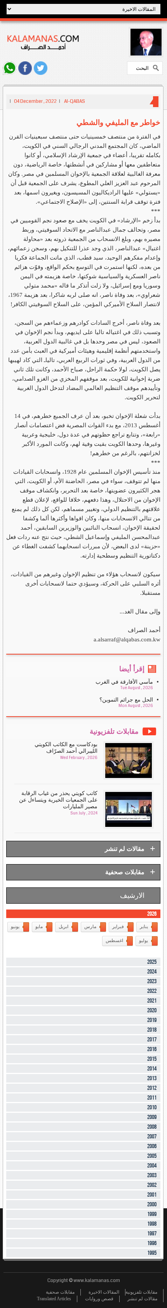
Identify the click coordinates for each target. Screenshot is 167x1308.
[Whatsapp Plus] (9, 68)
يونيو (15, 926)
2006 (152, 1146)
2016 (152, 1049)
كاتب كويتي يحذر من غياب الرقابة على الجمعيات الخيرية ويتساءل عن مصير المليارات (58, 799)
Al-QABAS (74, 101)
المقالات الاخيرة (104, 1292)
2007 (152, 1136)
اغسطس (114, 940)
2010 (152, 1107)
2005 (152, 1156)
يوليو (143, 940)
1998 (152, 1224)
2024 (152, 971)
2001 (152, 1195)
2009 (152, 1117)
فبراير (118, 926)
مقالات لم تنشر (142, 1298)
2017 (152, 1039)
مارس (90, 926)
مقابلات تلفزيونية (141, 1292)
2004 (152, 1165)
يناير (144, 926)
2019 (152, 1020)
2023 (152, 981)
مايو (39, 926)
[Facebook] (25, 68)
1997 (152, 1233)
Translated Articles (54, 1298)
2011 (152, 1098)
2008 (152, 1127)
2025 (152, 962)
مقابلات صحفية (60, 1292)
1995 (152, 1253)
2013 (152, 1078)
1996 (152, 1243)
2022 (152, 991)
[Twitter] (40, 68)
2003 (152, 1175)
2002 (152, 1185)
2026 (152, 914)
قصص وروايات (99, 1298)
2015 (152, 1059)
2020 (152, 1010)
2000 (152, 1204)
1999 (152, 1214)
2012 (152, 1088)
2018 (152, 1030)
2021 (152, 1001)
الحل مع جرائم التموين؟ (126, 700)
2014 (152, 1068)
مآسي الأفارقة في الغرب (124, 682)
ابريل (63, 926)
